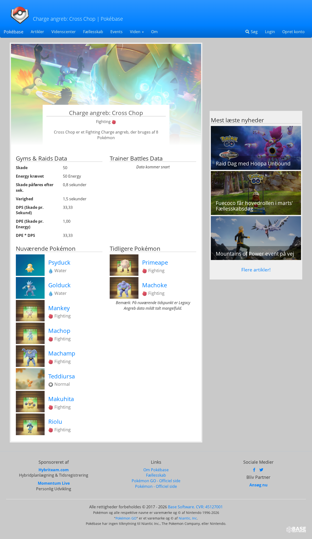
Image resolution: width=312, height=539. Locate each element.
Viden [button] (135, 31)
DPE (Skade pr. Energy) (30, 224)
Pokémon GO (126, 518)
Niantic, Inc (188, 518)
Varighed (24, 199)
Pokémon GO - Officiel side (156, 480)
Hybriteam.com (54, 469)
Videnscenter (63, 31)
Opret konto (293, 31)
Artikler (37, 31)
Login (270, 31)
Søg (254, 31)
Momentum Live (54, 483)
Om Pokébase (156, 469)
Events (116, 31)
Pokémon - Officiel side (156, 486)
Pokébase (13, 32)
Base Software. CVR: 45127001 (195, 507)
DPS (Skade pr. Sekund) (30, 210)
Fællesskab (93, 31)
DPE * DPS (25, 235)
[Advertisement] (256, 77)
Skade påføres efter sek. (34, 187)
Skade (22, 167)
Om (154, 31)
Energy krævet (30, 176)
